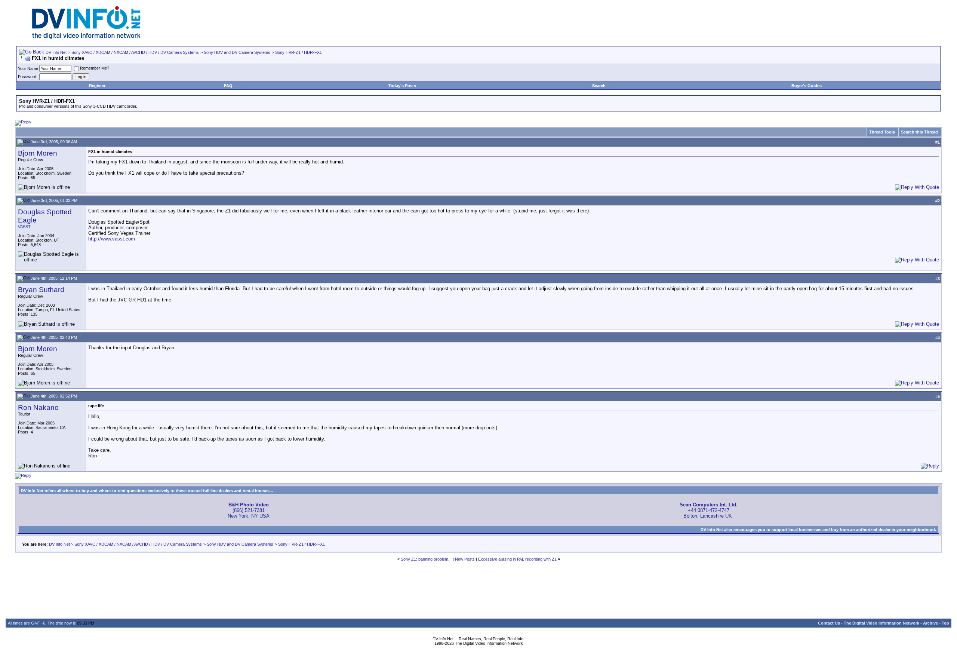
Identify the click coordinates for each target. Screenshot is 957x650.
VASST (24, 226)
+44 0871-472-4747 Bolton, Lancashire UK (709, 510)
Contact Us (829, 623)
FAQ (228, 85)
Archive (930, 623)
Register (97, 85)
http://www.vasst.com (111, 239)
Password (27, 76)
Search (599, 85)
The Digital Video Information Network (881, 623)
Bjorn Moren (37, 153)
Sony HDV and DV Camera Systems (237, 52)
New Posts (465, 559)
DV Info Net (56, 52)
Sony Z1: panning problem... (426, 559)
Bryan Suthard (41, 290)
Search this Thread (919, 132)
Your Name (28, 68)
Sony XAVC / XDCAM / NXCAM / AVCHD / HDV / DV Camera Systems (135, 52)
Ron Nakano (38, 407)
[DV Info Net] (86, 37)
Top (945, 623)
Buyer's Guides (806, 85)
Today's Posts (402, 85)
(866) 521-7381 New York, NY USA (249, 510)
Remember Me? (94, 68)
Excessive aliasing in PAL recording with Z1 (517, 559)
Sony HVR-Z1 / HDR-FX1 (298, 52)
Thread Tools (882, 132)
